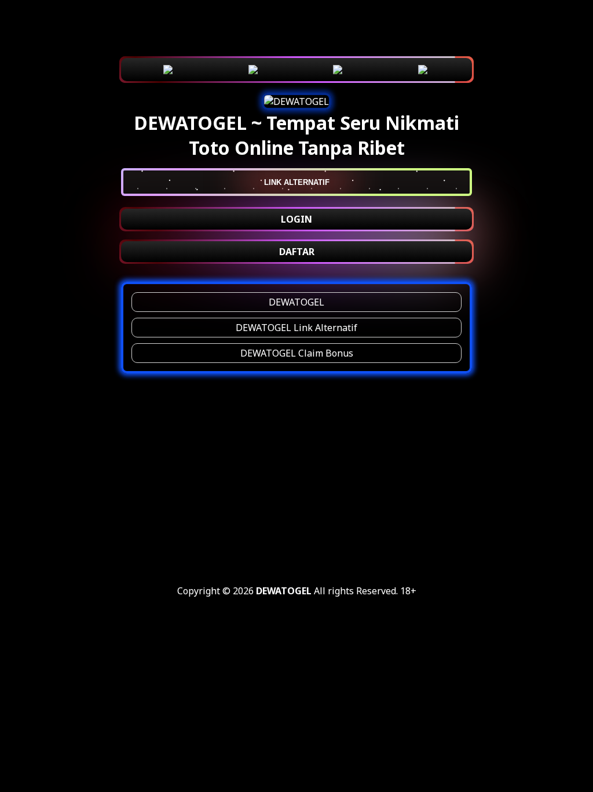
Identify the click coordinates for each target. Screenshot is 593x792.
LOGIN (296, 219)
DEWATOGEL (296, 302)
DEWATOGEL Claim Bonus (296, 353)
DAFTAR (296, 251)
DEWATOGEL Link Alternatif (296, 327)
